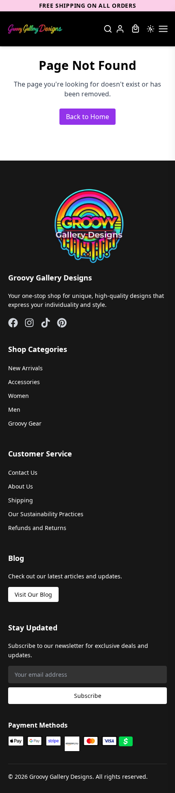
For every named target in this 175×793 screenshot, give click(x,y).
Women (18, 396)
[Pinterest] (62, 323)
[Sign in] (120, 29)
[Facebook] (13, 323)
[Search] (107, 28)
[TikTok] (45, 323)
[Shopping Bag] (135, 29)
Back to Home (87, 116)
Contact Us (22, 472)
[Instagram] (29, 323)
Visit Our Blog (33, 594)
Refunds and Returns (37, 528)
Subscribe (87, 696)
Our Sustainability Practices (45, 514)
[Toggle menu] (163, 29)
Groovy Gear (25, 423)
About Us (20, 486)
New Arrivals (25, 368)
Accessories (24, 382)
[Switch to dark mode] (150, 29)
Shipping (20, 500)
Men (14, 409)
